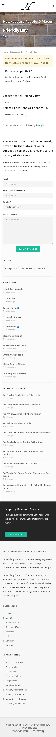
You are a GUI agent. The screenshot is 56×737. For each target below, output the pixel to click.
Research (10, 631)
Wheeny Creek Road (13, 354)
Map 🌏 (9, 618)
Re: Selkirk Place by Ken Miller (17, 423)
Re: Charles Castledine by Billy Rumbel (22, 395)
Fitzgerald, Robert (12, 317)
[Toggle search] (53, 6)
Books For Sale (12, 622)
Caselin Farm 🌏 (11, 308)
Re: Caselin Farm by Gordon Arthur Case (23, 442)
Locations (27, 268)
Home (5, 52)
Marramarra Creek (15, 114)
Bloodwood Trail (13, 685)
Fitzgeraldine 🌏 (11, 326)
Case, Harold (9, 298)
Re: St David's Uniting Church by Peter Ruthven (26, 432)
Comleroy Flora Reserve (14, 373)
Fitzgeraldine (11, 680)
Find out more (16, 534)
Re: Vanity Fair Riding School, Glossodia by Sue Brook (26, 474)
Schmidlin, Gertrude (13, 289)
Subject (7, 202)
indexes (9, 645)
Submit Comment (28, 249)
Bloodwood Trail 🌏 (12, 336)
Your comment (11, 214)
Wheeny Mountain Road (15, 345)
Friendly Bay (31, 52)
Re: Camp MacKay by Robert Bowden (21, 404)
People (41, 268)
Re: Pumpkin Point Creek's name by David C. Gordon (25, 453)
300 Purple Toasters (32, 731)
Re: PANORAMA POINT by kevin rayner (22, 413)
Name (5, 179)
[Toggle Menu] (3, 6)
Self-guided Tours (13, 627)
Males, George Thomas (14, 364)
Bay (23, 52)
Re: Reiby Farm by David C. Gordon (20, 463)
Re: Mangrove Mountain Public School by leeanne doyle (27, 486)
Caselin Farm (11, 671)
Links (8, 636)
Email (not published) (14, 190)
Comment (10, 640)
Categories (15, 52)
